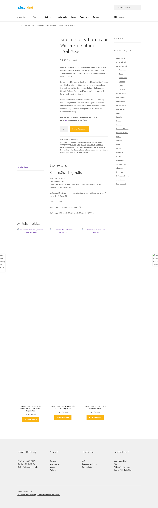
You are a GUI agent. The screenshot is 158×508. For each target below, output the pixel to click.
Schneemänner (101, 150)
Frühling (119, 137)
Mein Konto (62, 17)
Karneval (119, 152)
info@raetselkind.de (29, 467)
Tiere (121, 74)
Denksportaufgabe (67, 147)
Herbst (118, 144)
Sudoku (119, 125)
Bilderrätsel (120, 58)
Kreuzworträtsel (122, 133)
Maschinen (123, 78)
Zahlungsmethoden (89, 464)
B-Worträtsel (121, 62)
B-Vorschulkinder (122, 176)
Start (21, 25)
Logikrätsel (73, 142)
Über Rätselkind (120, 461)
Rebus (118, 121)
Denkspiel (99, 145)
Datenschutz (87, 467)
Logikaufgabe (84, 147)
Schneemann (91, 150)
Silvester (119, 168)
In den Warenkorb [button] (31, 420)
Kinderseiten (120, 101)
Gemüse (122, 82)
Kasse (73, 17)
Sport (118, 113)
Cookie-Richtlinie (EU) (123, 470)
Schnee (82, 150)
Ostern (118, 156)
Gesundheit (120, 97)
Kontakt (96, 17)
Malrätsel (119, 172)
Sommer (119, 140)
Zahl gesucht (83, 153)
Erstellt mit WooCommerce (48, 494)
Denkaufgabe (75, 145)
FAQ (83, 461)
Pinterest (53, 470)
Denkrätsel (91, 145)
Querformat (82, 142)
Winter (100, 142)
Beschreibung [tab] (22, 167)
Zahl (67, 153)
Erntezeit (122, 70)
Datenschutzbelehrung (26, 494)
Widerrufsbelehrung (122, 467)
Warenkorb (84, 17)
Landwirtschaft (121, 66)
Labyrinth (119, 117)
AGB (115, 464)
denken (83, 145)
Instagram (54, 467)
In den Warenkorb (79, 129)
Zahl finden (74, 153)
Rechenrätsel (29, 25)
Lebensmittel (121, 93)
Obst (121, 86)
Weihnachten (121, 164)
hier (66, 120)
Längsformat (121, 184)
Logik (77, 147)
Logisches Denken (72, 150)
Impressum (54, 464)
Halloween (120, 160)
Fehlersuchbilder (122, 129)
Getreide (122, 90)
